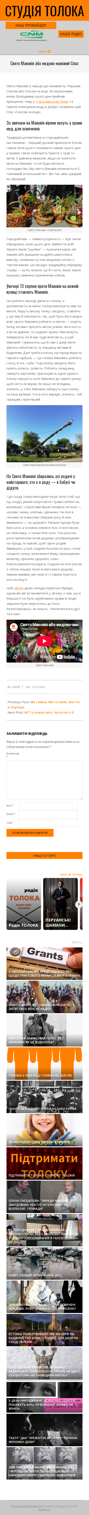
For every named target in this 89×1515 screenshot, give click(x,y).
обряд (19, 588)
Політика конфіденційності (26, 1506)
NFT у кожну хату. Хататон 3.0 (49, 712)
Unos (62, 1506)
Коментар (12, 755)
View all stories (71, 874)
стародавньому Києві (51, 101)
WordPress (44, 1509)
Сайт (9, 823)
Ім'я (9, 805)
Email (10, 814)
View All (77, 942)
